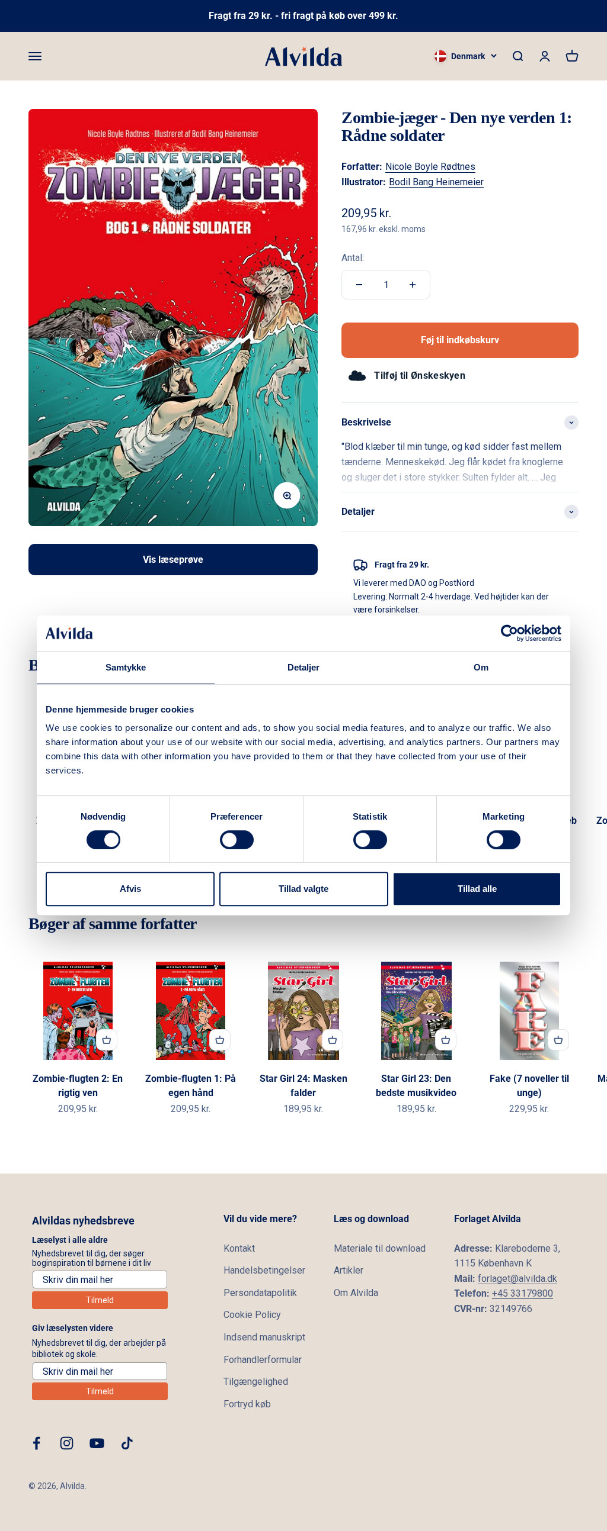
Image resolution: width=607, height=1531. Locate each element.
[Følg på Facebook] (36, 1443)
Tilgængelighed (255, 1381)
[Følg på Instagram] (67, 1443)
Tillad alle (477, 889)
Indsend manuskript (264, 1337)
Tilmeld (100, 1300)
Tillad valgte (303, 889)
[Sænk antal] (359, 284)
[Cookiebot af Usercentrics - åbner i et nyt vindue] (509, 633)
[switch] (237, 839)
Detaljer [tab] (303, 667)
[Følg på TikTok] (127, 1443)
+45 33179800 (522, 1293)
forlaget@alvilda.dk (517, 1278)
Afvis (130, 889)
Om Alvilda (356, 1292)
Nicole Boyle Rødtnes (430, 166)
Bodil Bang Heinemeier (436, 182)
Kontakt (239, 1248)
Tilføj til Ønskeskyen (419, 375)
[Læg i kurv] (106, 1039)
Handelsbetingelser (264, 1270)
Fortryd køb (247, 1404)
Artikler (348, 1270)
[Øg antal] (412, 284)
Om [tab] (481, 667)
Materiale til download (380, 1248)
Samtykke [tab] (126, 667)
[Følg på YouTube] (97, 1443)
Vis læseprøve (173, 559)
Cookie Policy (252, 1314)
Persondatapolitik (260, 1292)
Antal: (352, 257)
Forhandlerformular (262, 1359)
